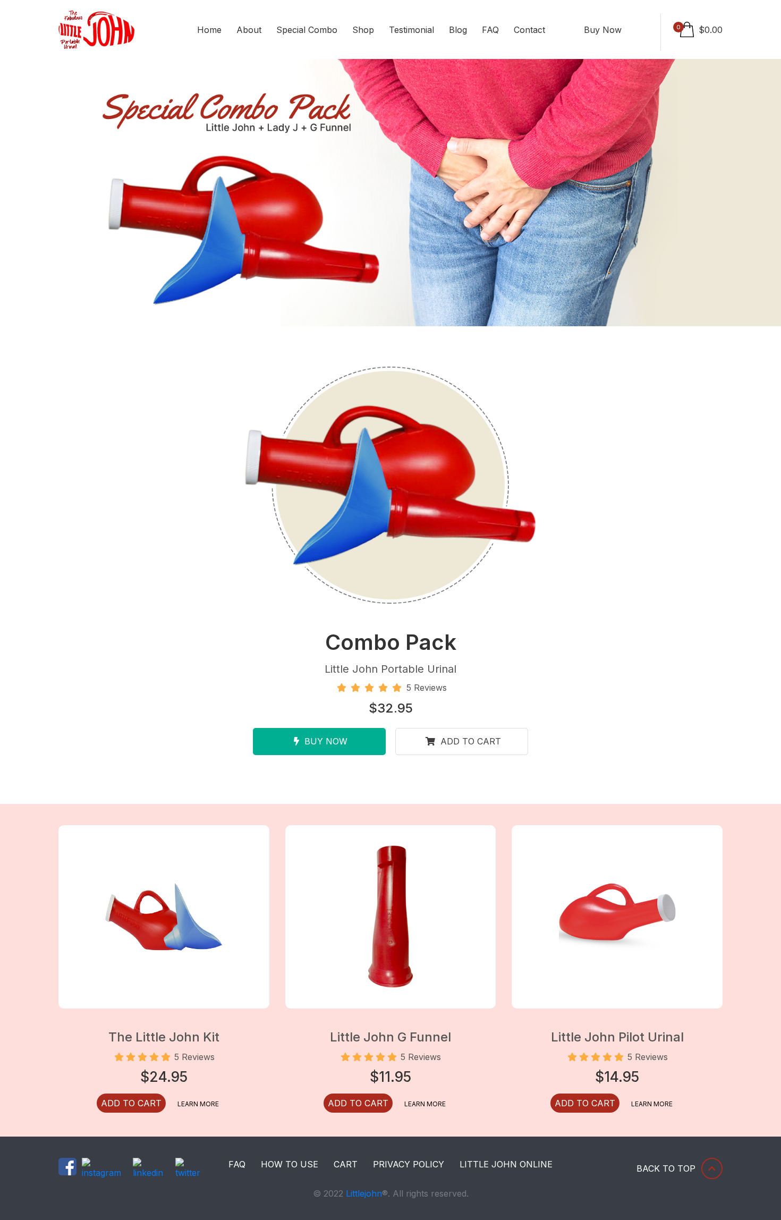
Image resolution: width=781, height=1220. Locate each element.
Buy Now (603, 29)
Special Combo (306, 29)
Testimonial (411, 29)
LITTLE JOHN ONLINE (506, 1164)
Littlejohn (364, 1193)
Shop (363, 29)
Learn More (198, 1104)
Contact (529, 29)
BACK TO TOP (665, 1168)
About (248, 29)
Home (209, 29)
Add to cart (469, 741)
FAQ (490, 29)
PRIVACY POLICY (408, 1164)
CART (346, 1164)
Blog (458, 29)
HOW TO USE (289, 1164)
